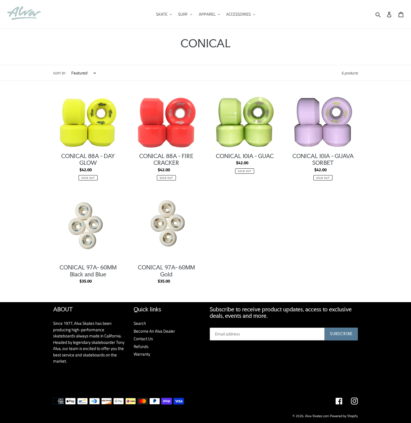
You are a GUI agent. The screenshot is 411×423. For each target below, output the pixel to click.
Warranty (142, 354)
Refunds (141, 346)
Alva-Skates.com (317, 416)
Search (140, 323)
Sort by (59, 73)
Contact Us (143, 338)
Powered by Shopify (344, 416)
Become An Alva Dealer (154, 331)
